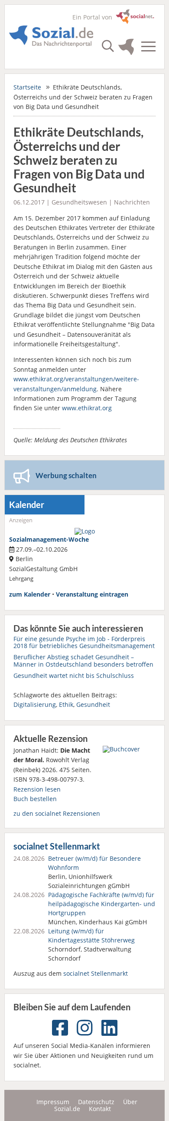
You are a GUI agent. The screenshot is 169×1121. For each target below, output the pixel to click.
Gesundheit (93, 704)
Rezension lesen (37, 789)
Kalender (26, 505)
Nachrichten (132, 202)
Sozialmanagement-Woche (49, 539)
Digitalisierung (34, 704)
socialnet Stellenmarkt (56, 846)
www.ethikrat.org (87, 408)
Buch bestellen (35, 799)
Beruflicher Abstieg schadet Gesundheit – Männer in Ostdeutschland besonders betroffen (83, 660)
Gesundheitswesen (79, 202)
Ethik (66, 704)
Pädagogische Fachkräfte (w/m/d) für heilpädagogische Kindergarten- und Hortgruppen (101, 904)
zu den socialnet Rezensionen (56, 813)
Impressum (52, 1102)
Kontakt (100, 1109)
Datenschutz (96, 1102)
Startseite (27, 87)
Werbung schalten (66, 475)
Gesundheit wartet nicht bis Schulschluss (73, 675)
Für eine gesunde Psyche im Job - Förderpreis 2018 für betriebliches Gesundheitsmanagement (84, 642)
